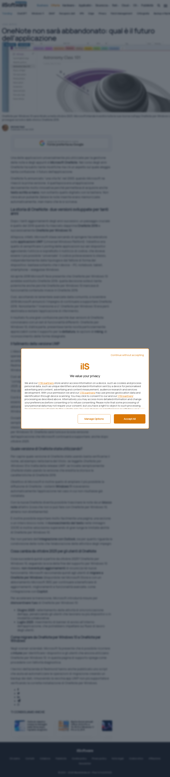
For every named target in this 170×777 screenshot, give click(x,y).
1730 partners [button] (46, 383)
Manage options (94, 419)
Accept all (130, 419)
